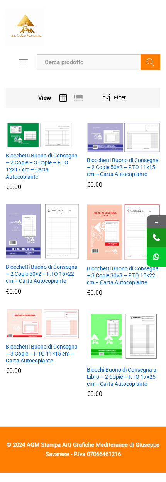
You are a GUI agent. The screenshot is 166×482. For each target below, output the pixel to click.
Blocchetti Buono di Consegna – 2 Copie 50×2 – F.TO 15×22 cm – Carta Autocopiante (42, 274)
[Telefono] (156, 237)
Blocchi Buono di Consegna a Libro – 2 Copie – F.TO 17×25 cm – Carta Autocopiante (121, 377)
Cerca (150, 62)
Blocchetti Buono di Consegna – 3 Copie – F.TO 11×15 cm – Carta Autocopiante (42, 354)
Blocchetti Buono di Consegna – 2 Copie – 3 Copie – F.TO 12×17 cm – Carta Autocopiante (42, 166)
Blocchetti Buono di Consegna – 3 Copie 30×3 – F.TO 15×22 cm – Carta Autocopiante (123, 275)
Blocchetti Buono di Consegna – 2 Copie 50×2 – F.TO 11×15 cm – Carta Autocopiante (123, 167)
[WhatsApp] (156, 257)
